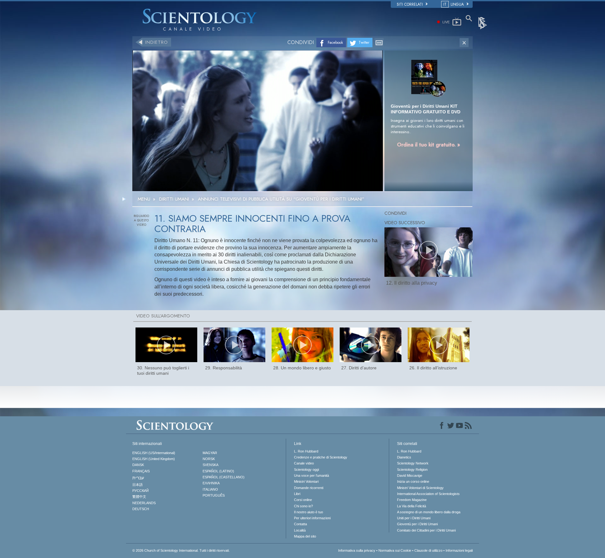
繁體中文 (139, 496)
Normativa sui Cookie (394, 550)
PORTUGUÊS (214, 495)
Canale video (304, 463)
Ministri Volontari (306, 481)
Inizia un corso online (413, 481)
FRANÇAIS (141, 471)
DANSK (138, 465)
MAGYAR (210, 453)
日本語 (137, 485)
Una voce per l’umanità (311, 475)
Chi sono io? (303, 506)
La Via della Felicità (411, 506)
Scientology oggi (306, 469)
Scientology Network (413, 463)
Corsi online (303, 500)
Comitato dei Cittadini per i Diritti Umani (426, 530)
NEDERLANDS (144, 503)
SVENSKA (210, 465)
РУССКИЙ (140, 491)
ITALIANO (210, 489)
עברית (138, 477)
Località (300, 530)
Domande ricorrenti (308, 488)
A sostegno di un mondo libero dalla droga (428, 512)
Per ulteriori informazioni (312, 518)
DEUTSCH (140, 509)
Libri (297, 494)
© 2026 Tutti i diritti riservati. (181, 550)
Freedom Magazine (412, 500)
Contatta (300, 524)
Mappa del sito (305, 536)
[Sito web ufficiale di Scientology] (483, 22)
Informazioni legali (459, 550)
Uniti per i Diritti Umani (413, 518)
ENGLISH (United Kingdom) (153, 459)
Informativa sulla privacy (356, 550)
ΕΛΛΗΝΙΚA (211, 483)
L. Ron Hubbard (306, 451)
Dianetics (404, 457)
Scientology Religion (412, 469)
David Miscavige (409, 475)
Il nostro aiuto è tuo (308, 512)
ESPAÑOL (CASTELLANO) (224, 477)
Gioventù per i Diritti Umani (417, 524)
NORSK (209, 459)
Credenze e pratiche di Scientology (320, 457)
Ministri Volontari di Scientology (420, 488)
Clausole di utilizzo (428, 550)
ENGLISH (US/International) (153, 453)
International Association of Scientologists (428, 494)
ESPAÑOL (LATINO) (218, 471)
